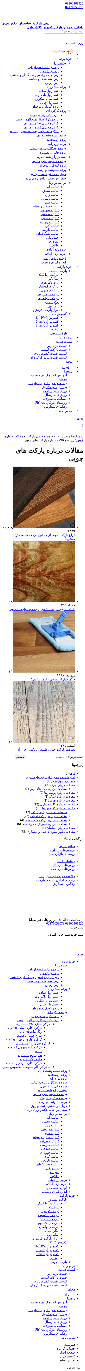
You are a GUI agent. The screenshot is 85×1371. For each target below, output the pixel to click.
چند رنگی (52, 237)
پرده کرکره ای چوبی (44, 115)
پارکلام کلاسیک (48, 286)
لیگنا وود (53, 306)
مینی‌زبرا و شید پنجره (51, 157)
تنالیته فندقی (50, 218)
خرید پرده (65, 58)
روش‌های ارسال (56, 395)
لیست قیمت (63, 341)
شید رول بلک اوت (47, 95)
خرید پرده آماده (55, 253)
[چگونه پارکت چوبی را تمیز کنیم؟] (43, 671)
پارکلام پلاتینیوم (48, 294)
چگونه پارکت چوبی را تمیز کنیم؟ (53, 679)
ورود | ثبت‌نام (74, 43)
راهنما (68, 371)
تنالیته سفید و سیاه (46, 206)
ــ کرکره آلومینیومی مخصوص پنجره (34, 131)
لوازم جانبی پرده (55, 258)
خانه (57, 436)
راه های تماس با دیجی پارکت (55, 880)
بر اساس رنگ (56, 182)
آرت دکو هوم (50, 282)
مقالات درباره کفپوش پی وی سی (44, 824)
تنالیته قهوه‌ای (49, 222)
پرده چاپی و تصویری (52, 152)
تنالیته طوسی (49, 214)
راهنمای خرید (66, 861)
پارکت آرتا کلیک (48, 274)
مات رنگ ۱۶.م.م (31, 1059)
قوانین (62, 379)
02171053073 (74, 7)
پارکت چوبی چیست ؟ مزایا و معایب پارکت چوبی (42, 609)
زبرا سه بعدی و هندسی (43, 79)
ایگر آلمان (52, 302)
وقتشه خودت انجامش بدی (57, 876)
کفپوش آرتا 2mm (47, 321)
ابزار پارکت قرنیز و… (44, 310)
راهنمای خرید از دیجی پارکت (47, 383)
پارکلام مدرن (50, 290)
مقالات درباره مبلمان (60, 827)
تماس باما (65, 410)
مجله (68, 361)
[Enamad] (70, 916)
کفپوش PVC (58, 313)
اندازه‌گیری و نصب (53, 262)
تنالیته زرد (52, 194)
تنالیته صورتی (49, 210)
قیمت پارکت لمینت (54, 349)
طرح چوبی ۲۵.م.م (29, 1035)
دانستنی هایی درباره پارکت (49, 812)
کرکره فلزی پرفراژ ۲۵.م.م (24, 1039)
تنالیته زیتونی (50, 198)
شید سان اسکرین (47, 98)
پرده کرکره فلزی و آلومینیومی (37, 119)
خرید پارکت (64, 266)
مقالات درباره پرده (62, 785)
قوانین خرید (67, 846)
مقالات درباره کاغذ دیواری (57, 804)
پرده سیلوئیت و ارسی (51, 169)
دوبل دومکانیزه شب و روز (48, 174)
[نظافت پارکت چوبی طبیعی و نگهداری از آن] (43, 741)
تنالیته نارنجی (50, 229)
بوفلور (54, 329)
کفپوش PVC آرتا (47, 317)
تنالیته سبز (51, 202)
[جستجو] (81, 36)
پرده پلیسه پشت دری (51, 135)
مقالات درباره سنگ (62, 796)
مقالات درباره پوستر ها (59, 792)
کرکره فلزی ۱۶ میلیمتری (41, 127)
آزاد (72, 773)
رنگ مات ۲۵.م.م (31, 1031)
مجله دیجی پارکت (39, 436)
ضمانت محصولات (55, 398)
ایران (67, 1294)
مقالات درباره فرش (61, 800)
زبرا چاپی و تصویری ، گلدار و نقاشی (34, 75)
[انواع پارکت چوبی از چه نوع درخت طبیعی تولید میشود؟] (43, 527)
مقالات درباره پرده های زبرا (48, 788)
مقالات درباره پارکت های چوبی (46, 820)
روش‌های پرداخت (55, 391)
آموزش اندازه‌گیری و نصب (49, 375)
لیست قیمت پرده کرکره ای (48, 357)
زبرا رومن (52, 82)
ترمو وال (69, 1265)
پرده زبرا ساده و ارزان (43, 67)
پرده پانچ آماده (56, 249)
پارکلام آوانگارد (48, 298)
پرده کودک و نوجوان (45, 106)
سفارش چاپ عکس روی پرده (45, 178)
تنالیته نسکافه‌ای (47, 233)
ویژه (80, 418)
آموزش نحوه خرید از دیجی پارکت (52, 777)
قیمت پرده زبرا (56, 345)
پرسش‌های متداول (54, 387)
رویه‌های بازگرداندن (62, 854)
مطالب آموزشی (64, 781)
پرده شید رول (56, 87)
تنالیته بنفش (50, 190)
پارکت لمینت (58, 271)
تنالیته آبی (52, 187)
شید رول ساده (49, 91)
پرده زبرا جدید (49, 71)
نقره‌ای (54, 241)
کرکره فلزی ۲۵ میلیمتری (41, 123)
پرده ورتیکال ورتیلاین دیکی (48, 148)
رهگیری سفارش (55, 406)
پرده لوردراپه (57, 144)
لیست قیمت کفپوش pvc (50, 353)
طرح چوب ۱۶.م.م (30, 1055)
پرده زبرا (60, 63)
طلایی (54, 245)
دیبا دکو (54, 278)
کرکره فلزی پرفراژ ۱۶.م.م (24, 1063)
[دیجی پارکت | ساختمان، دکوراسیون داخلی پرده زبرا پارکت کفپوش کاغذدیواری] (66, 950)
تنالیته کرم (51, 226)
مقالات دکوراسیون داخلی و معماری (51, 831)
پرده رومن (56, 139)
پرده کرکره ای (56, 110)
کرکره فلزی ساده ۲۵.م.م (24, 1027)
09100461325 (74, 3)
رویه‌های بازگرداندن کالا (51, 402)
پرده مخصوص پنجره (49, 161)
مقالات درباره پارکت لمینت (48, 816)
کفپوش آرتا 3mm (47, 325)
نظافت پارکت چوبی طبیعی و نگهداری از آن (46, 749)
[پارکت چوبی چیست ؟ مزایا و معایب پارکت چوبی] (43, 601)
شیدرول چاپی (49, 102)
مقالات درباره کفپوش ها (58, 808)
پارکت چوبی (58, 1262)
